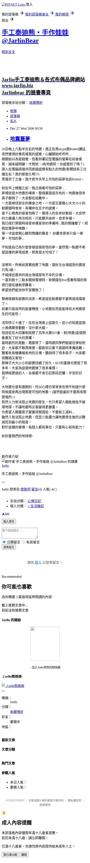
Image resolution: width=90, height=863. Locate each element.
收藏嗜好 (36, 102)
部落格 (15, 116)
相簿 (13, 111)
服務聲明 (45, 804)
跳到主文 (8, 52)
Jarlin (5, 465)
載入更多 (8, 521)
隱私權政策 (74, 800)
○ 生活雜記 (36, 506)
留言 (34, 489)
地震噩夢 (20, 139)
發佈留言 (8, 547)
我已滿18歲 (10, 854)
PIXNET (19, 800)
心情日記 (34, 501)
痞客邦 (26, 489)
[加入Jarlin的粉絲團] (45, 660)
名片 (13, 121)
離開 (24, 854)
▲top (5, 513)
